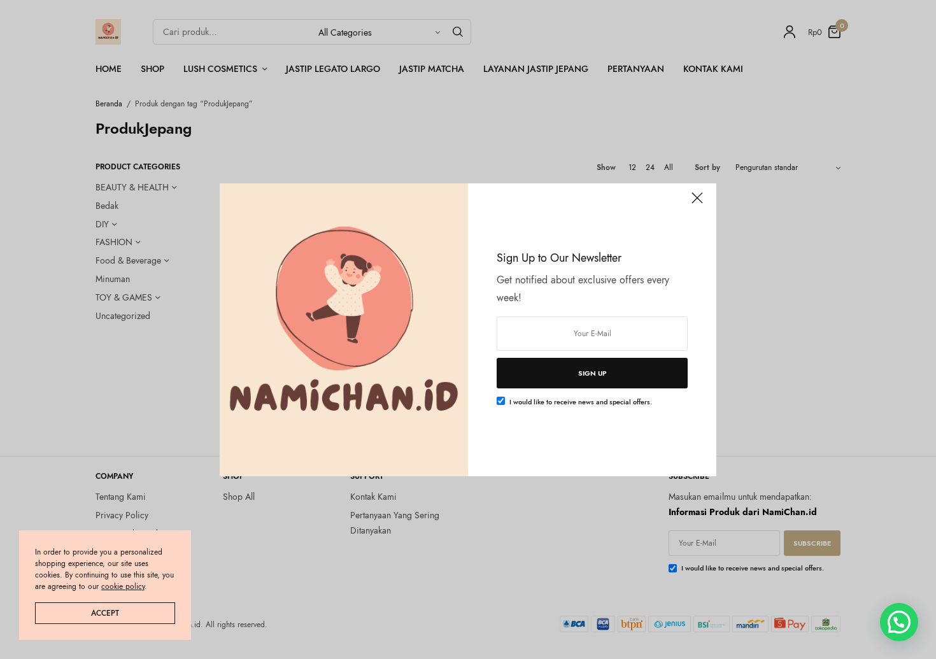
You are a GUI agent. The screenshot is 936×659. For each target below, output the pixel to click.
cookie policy (123, 586)
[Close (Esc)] (697, 204)
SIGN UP (592, 373)
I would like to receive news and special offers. (580, 402)
